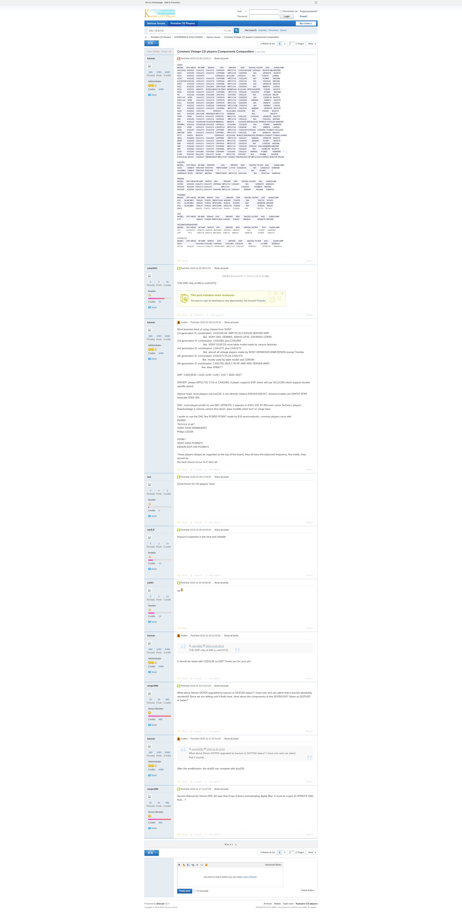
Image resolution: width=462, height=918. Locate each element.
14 (167, 596)
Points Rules (307, 890)
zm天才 (151, 530)
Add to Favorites (172, 2)
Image (188, 865)
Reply (185, 261)
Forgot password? (309, 11)
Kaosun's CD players (307, 903)
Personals (273, 30)
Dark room (288, 903)
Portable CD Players (183, 23)
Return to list (268, 43)
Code (202, 865)
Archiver (268, 903)
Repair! (304, 16)
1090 (159, 72)
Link (193, 865)
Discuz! (160, 903)
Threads (227, 30)
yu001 (150, 582)
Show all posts (221, 58)
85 (159, 699)
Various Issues (156, 23)
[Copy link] (260, 52)
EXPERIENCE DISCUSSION (189, 37)
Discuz (283, 30)
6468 (167, 72)
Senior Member (155, 709)
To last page (202, 891)
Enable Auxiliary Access (312, 2)
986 (167, 699)
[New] (151, 43)
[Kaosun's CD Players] (159, 18)
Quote (197, 865)
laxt (149, 477)
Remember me (290, 11)
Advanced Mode (273, 864)
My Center (305, 23)
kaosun (151, 58)
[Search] (237, 31)
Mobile (277, 903)
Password (242, 16)
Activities (262, 30)
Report (309, 261)
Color (184, 865)
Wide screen (315, 2)
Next (310, 43)
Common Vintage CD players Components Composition (251, 37)
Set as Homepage (154, 2)
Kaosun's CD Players (145, 37)
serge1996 (152, 686)
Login (205, 301)
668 (150, 72)
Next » (231, 844)
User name (240, 11)
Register (261, 301)
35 (167, 282)
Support (199, 315)
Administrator (154, 81)
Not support (217, 315)
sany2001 (152, 268)
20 (150, 699)
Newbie (152, 291)
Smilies (206, 865)
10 (167, 543)
